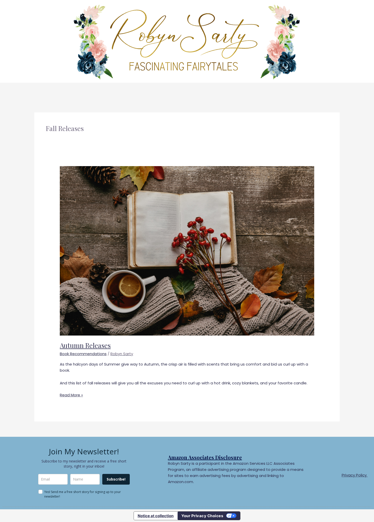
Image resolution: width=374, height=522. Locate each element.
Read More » (71, 395)
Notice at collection (156, 515)
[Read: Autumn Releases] (187, 250)
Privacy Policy (355, 475)
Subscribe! (116, 479)
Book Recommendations (83, 353)
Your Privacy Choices (202, 515)
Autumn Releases (85, 345)
